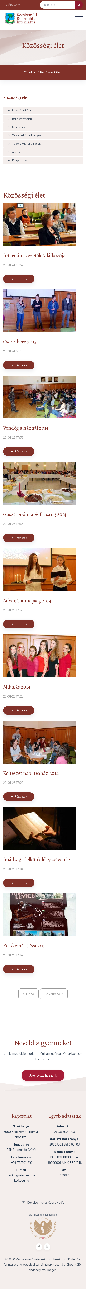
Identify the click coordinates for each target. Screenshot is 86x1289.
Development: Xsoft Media (45, 1202)
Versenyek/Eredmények (24, 135)
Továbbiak (11, 4)
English (15, 11)
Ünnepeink (16, 127)
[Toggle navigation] (79, 19)
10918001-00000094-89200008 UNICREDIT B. (64, 1157)
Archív (13, 152)
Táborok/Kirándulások (24, 143)
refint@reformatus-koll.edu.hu (21, 1175)
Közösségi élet (50, 72)
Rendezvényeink (19, 118)
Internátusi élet (19, 110)
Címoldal (30, 72)
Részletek (19, 279)
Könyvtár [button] (15, 160)
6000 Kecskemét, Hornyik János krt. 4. (22, 1131)
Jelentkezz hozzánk (43, 1075)
